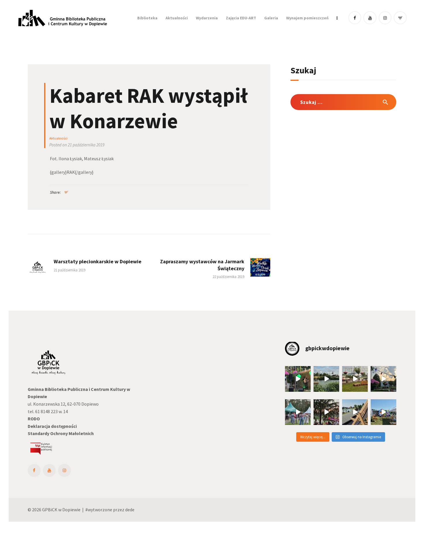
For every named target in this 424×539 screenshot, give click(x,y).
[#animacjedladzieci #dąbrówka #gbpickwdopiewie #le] (383, 412)
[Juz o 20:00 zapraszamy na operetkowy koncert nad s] (355, 412)
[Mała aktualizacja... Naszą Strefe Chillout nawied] (355, 379)
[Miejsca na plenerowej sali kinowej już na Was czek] (383, 379)
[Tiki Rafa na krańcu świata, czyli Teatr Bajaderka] (326, 379)
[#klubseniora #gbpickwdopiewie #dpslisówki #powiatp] (298, 412)
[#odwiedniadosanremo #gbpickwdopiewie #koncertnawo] (326, 412)
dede (129, 509)
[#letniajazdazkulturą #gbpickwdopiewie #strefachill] (298, 379)
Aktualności (58, 138)
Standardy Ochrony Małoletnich (61, 433)
